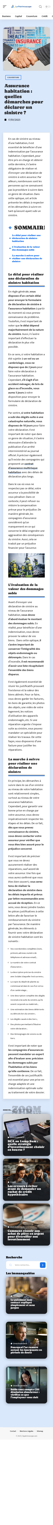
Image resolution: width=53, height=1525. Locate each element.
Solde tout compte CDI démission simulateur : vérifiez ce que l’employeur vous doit (25, 1393)
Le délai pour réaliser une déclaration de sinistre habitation (26, 238)
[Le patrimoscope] (21, 6)
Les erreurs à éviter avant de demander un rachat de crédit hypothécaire (24, 1190)
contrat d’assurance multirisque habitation (23, 468)
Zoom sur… (26, 1111)
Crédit (13, 1182)
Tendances (18, 1296)
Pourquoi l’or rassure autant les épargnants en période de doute (26, 1350)
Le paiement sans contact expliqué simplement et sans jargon (23, 1303)
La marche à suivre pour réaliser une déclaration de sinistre (27, 258)
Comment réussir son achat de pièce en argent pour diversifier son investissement (26, 1235)
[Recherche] (40, 6)
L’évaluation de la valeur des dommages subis (26, 248)
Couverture (13, 77)
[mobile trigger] (5, 6)
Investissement (17, 1137)
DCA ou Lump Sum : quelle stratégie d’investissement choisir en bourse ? (26, 1145)
